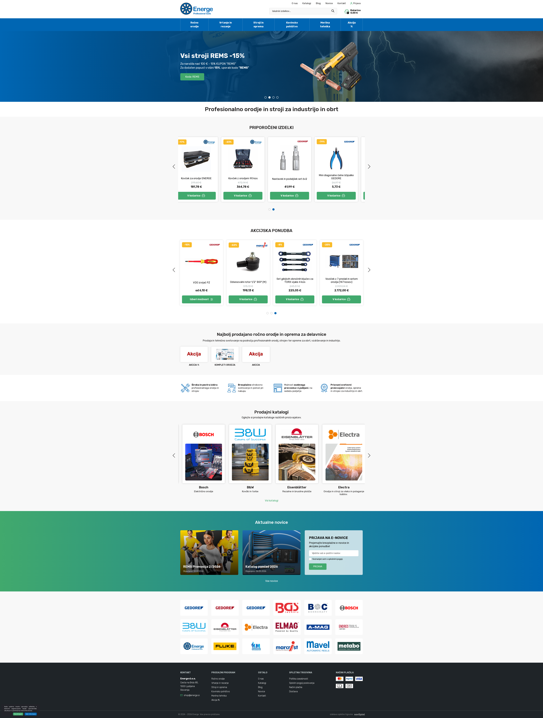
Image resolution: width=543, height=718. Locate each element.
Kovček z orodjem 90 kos (201, 178)
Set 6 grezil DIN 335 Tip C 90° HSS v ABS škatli (341, 280)
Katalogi (306, 3)
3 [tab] (273, 97)
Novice (329, 3)
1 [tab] (266, 97)
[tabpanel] (341, 169)
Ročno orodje (194, 24)
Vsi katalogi (271, 500)
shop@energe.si (192, 695)
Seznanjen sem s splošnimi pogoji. (327, 559)
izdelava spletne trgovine (341, 714)
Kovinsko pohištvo (292, 24)
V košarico (199, 195)
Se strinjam (18, 714)
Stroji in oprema (258, 24)
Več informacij (31, 714)
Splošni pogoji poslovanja (301, 683)
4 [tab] (277, 97)
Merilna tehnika (325, 24)
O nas (295, 3)
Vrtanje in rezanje (225, 24)
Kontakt (342, 3)
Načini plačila (295, 687)
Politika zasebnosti (298, 678)
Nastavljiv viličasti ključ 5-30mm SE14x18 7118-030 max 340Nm (201, 282)
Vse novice (271, 581)
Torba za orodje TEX (341, 179)
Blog (318, 3)
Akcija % (352, 24)
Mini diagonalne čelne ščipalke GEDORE (294, 177)
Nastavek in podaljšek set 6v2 (248, 178)
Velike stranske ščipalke (295, 282)
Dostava (293, 691)
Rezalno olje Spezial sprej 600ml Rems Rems (248, 280)
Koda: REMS (192, 76)
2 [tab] (270, 97)
